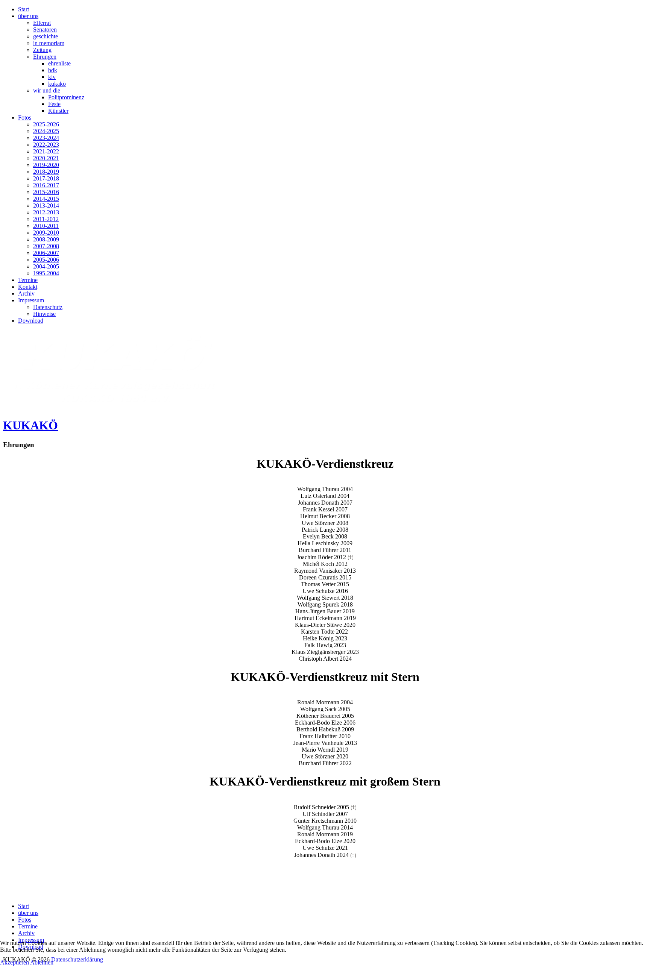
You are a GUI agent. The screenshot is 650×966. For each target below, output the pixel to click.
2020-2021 (46, 158)
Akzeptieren (14, 962)
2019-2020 (46, 165)
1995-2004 (46, 273)
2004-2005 (46, 266)
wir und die (46, 90)
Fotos (24, 117)
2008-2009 (46, 239)
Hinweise (44, 314)
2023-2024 (46, 138)
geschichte (45, 36)
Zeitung (42, 50)
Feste (54, 104)
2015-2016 (46, 192)
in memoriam (48, 43)
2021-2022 (46, 151)
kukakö (57, 83)
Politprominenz (66, 97)
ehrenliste (59, 63)
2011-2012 (46, 219)
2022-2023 (46, 144)
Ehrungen (44, 56)
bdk (52, 70)
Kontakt (27, 287)
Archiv (26, 293)
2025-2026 (46, 124)
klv (52, 77)
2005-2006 (46, 259)
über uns (28, 16)
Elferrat (42, 23)
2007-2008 (46, 246)
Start (23, 9)
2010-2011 (46, 226)
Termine (28, 280)
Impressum (31, 300)
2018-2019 (46, 171)
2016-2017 (46, 185)
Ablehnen (41, 962)
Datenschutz (47, 307)
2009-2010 (46, 232)
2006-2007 (46, 253)
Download (30, 320)
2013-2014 (46, 205)
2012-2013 (46, 212)
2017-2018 (46, 178)
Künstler (58, 111)
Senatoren (45, 29)
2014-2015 (46, 199)
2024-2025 (46, 131)
